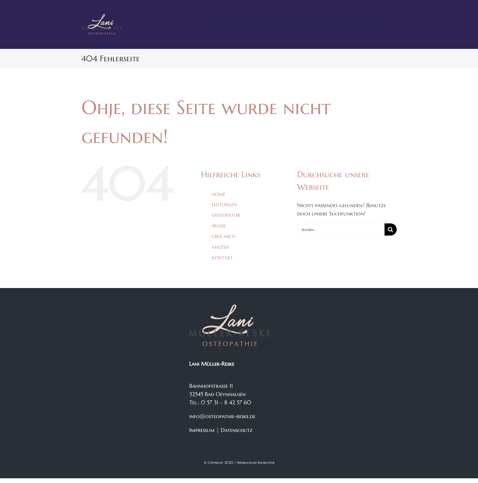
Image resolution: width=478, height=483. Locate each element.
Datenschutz (237, 430)
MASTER (220, 247)
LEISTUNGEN (224, 204)
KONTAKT (222, 257)
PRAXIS (219, 226)
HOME (218, 194)
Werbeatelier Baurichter (255, 462)
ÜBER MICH (223, 236)
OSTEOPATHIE (226, 215)
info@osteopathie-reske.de (222, 416)
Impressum (202, 430)
